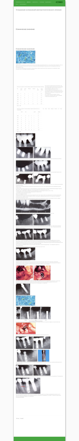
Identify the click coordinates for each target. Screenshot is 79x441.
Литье (17, 4)
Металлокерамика (23, 4)
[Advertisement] (39, 20)
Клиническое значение (25, 29)
